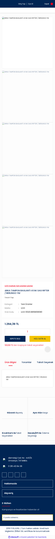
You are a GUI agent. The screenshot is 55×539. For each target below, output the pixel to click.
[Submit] (51, 517)
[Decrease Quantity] (7, 331)
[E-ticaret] (27, 537)
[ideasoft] (13, 537)
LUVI (23, 308)
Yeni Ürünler (26, 304)
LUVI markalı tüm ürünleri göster (19, 286)
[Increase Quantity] (47, 331)
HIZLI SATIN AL (40, 338)
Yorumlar (27, 362)
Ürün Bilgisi (10, 362)
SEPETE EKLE (15, 338)
